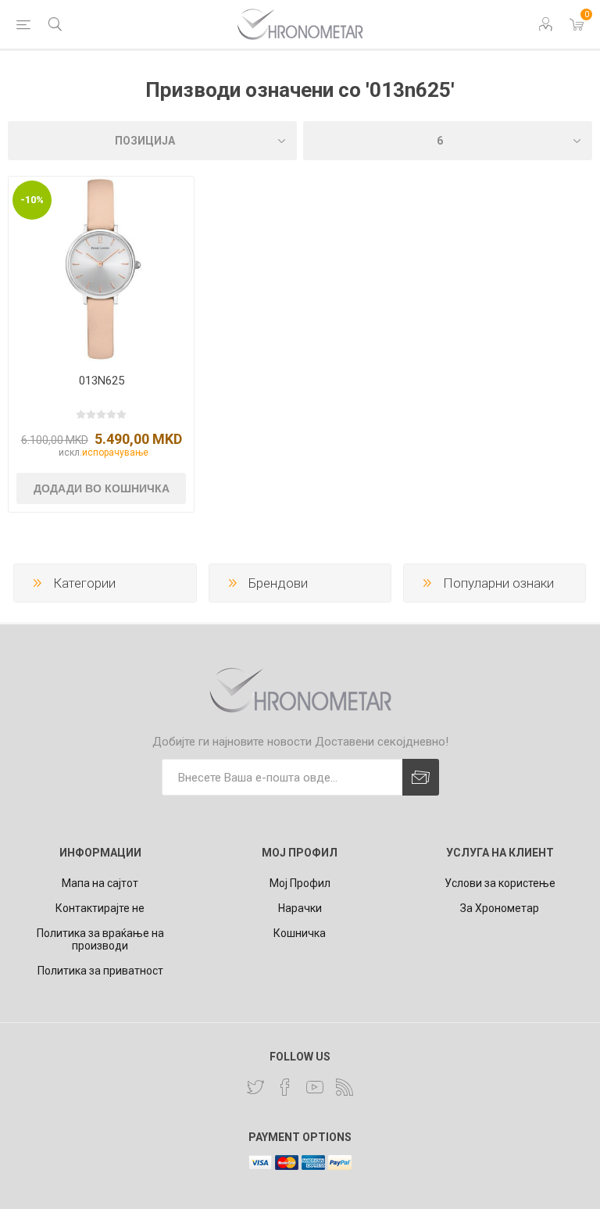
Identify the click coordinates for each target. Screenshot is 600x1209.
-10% (32, 200)
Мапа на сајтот (100, 883)
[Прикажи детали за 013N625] (101, 269)
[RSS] (344, 1087)
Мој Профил (300, 883)
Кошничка (299, 933)
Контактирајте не (100, 908)
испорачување (115, 452)
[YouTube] (314, 1087)
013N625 (101, 381)
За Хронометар (499, 908)
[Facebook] (285, 1087)
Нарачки (300, 908)
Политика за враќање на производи (100, 939)
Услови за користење (500, 883)
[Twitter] (255, 1087)
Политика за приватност (100, 970)
